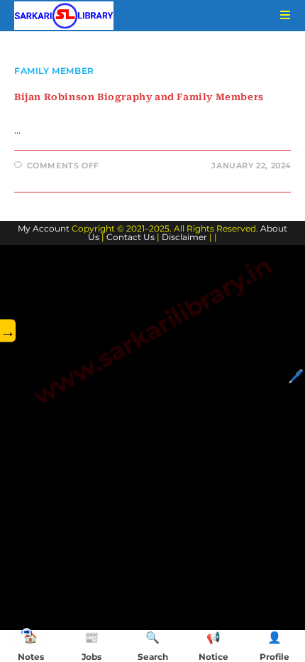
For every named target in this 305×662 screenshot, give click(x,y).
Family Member (54, 70)
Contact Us (130, 237)
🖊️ (296, 376)
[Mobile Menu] (280, 15)
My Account (44, 228)
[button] (26, 632)
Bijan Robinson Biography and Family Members (139, 97)
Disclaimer (184, 237)
